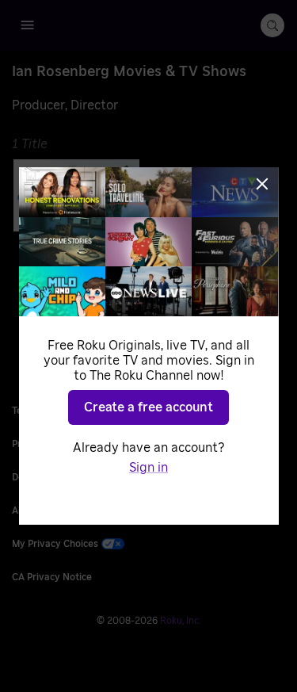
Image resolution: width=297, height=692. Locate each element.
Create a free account (148, 407)
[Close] (262, 184)
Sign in (148, 467)
